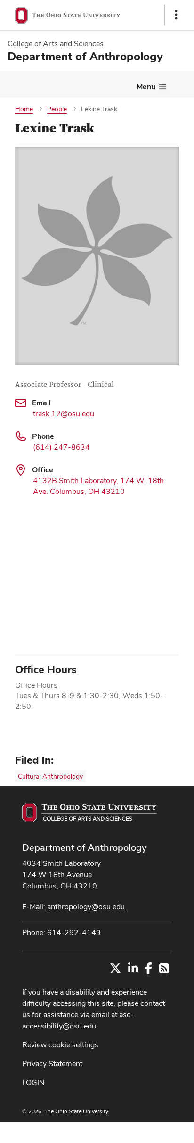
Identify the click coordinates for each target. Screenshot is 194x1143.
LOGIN (33, 1082)
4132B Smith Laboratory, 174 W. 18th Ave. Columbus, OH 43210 (98, 486)
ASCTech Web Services (142, 1130)
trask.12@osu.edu (63, 414)
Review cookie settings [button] (60, 1045)
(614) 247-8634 (61, 447)
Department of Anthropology (84, 847)
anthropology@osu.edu (86, 907)
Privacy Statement (52, 1064)
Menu (146, 86)
